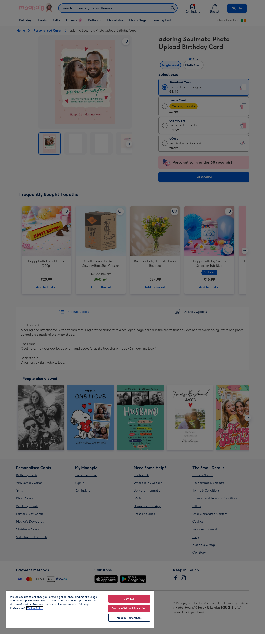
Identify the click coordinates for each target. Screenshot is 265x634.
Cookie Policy (35, 608)
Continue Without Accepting (129, 608)
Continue (129, 598)
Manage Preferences (129, 617)
